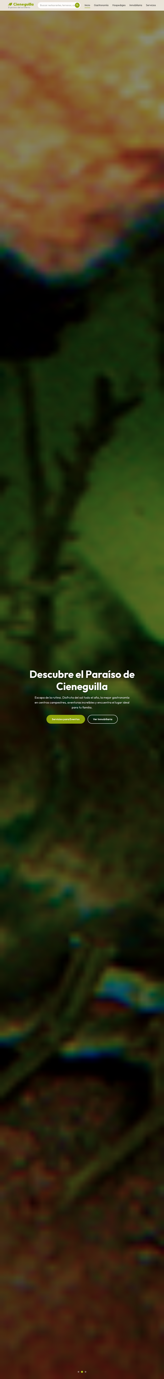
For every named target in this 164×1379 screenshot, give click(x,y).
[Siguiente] (155, 689)
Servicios (151, 5)
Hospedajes (119, 5)
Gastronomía (101, 5)
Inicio (87, 5)
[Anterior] (9, 689)
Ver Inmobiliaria (102, 719)
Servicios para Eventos (66, 719)
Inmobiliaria (135, 5)
